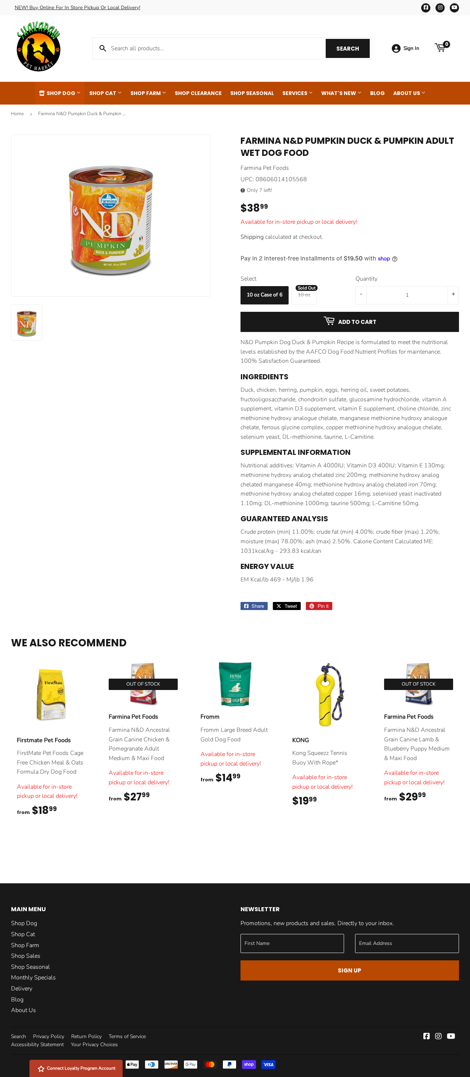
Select (248, 279)
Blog (377, 93)
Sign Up (349, 970)
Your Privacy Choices (94, 1044)
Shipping (252, 237)
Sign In (411, 48)
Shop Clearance (198, 93)
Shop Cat (103, 93)
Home (17, 113)
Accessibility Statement (37, 1044)
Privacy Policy (48, 1036)
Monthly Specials (33, 978)
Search (353, 48)
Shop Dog (61, 93)
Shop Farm (146, 93)
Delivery (21, 989)
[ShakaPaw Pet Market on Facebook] (426, 1037)
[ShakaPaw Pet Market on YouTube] (451, 1037)
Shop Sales (25, 956)
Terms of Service (127, 1036)
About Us (407, 93)
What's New (339, 93)
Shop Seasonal (252, 93)
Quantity (366, 279)
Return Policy (86, 1036)
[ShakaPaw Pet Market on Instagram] (438, 1037)
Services (295, 93)
